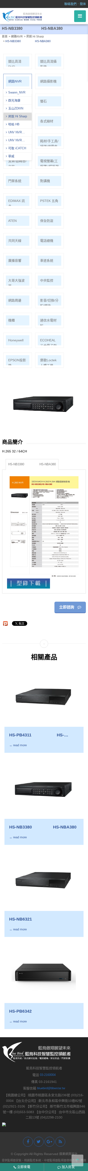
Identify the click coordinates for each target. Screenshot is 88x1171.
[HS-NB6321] (43, 880)
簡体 (83, 4)
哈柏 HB (13, 124)
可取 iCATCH (17, 148)
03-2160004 (48, 1075)
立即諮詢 (67, 607)
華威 (11, 156)
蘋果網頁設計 (68, 1154)
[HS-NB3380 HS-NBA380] (43, 788)
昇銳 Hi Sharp (17, 116)
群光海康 (14, 100)
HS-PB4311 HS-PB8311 (36, 735)
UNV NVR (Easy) (14, 140)
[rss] (60, 1142)
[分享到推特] (39, 1142)
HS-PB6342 (20, 1011)
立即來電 (23, 1167)
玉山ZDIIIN (15, 108)
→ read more (18, 745)
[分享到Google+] (49, 1142)
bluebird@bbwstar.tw (51, 1088)
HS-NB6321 (20, 919)
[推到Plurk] (5, 623)
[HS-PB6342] (43, 972)
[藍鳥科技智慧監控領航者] (22, 16)
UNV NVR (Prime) (14, 133)
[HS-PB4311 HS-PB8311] (43, 696)
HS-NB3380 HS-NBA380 (32, 464)
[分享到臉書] (28, 1142)
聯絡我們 (70, 4)
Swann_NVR (16, 92)
